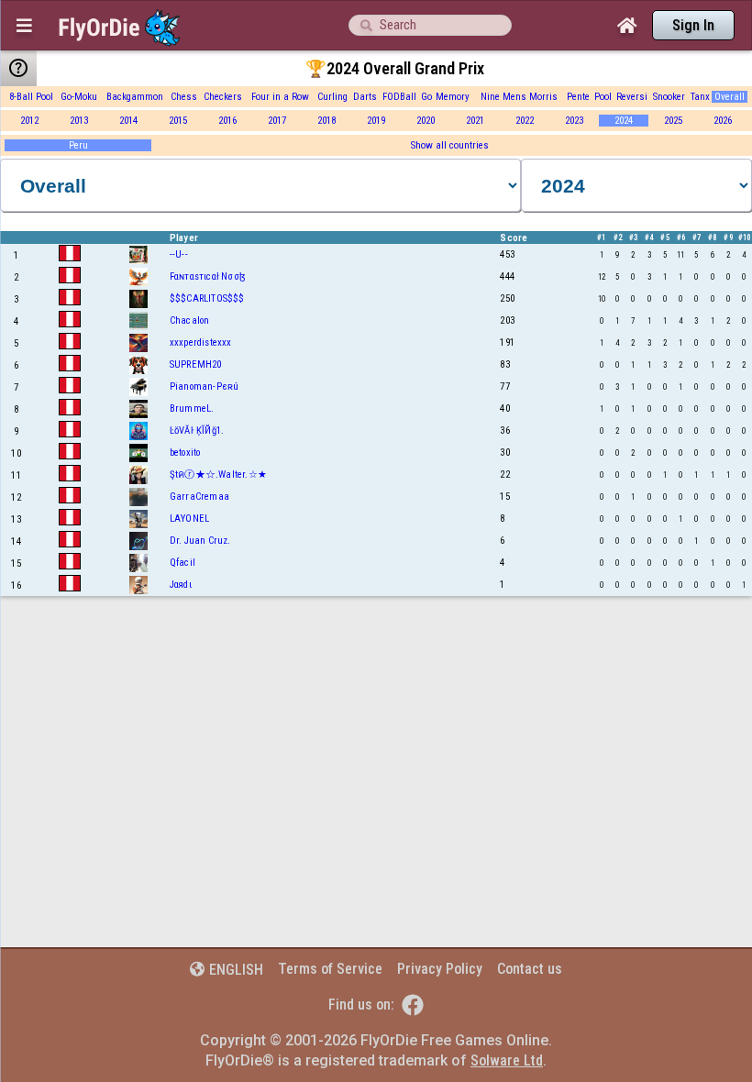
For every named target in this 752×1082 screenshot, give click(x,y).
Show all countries (450, 145)
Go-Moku (79, 97)
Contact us (529, 968)
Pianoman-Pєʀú (204, 386)
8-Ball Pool (31, 97)
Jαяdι (181, 585)
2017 (277, 121)
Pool (603, 97)
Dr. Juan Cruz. (200, 541)
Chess (184, 97)
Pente (578, 97)
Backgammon (134, 97)
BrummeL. (192, 408)
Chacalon (190, 320)
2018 (326, 121)
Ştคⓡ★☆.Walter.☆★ (218, 474)
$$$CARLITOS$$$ (207, 298)
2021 (475, 121)
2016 (227, 121)
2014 (128, 121)
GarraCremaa (199, 496)
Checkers (223, 97)
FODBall (399, 97)
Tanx (700, 97)
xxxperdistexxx (201, 342)
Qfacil (182, 563)
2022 (524, 121)
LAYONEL (189, 518)
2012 (29, 121)
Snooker (669, 97)
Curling (332, 97)
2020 (425, 121)
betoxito (185, 452)
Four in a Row (280, 97)
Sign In (693, 25)
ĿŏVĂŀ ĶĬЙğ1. (197, 430)
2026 (722, 121)
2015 (178, 121)
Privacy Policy (439, 968)
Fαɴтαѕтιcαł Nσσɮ (207, 276)
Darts (365, 97)
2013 (79, 121)
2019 (376, 121)
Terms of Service (330, 968)
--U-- (179, 254)
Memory (453, 97)
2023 (574, 121)
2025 (673, 121)
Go (426, 97)
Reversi (631, 97)
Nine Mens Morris (519, 97)
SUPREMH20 (196, 364)
